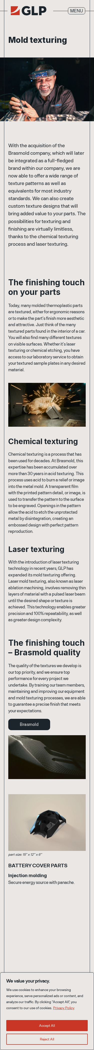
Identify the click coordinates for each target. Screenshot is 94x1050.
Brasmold (29, 724)
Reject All (47, 1039)
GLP (28, 11)
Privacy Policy (63, 1008)
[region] (47, 1011)
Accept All (47, 1025)
